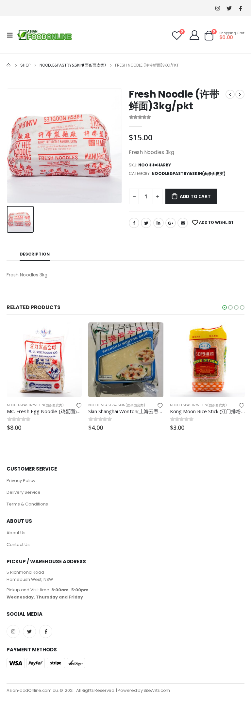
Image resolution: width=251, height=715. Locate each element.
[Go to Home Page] (9, 65)
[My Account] (194, 35)
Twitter (146, 223)
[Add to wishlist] (78, 405)
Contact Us (18, 544)
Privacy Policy (21, 480)
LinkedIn (158, 223)
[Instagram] (217, 8)
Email (182, 223)
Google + (170, 223)
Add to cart (195, 196)
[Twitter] (229, 8)
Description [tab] (35, 254)
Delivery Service (24, 492)
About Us (16, 533)
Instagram (13, 631)
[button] (224, 307)
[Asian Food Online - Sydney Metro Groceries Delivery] (44, 35)
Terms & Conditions (27, 504)
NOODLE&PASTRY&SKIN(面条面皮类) (189, 173)
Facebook (134, 223)
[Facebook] (240, 8)
